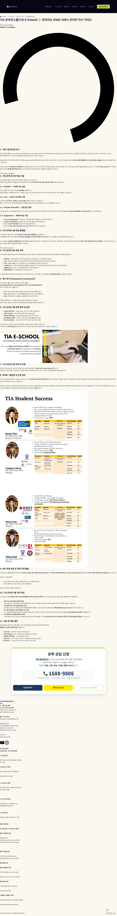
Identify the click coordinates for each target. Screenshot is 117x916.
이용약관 (2, 735)
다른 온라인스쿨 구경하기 (89, 688)
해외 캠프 (48, 7)
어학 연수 (74, 7)
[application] (52, 7)
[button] (103, 7)
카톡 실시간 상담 (58, 687)
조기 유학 (58, 7)
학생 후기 (83, 7)
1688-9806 (58, 673)
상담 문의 (91, 7)
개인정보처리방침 (5, 737)
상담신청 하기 (27, 687)
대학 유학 (66, 7)
